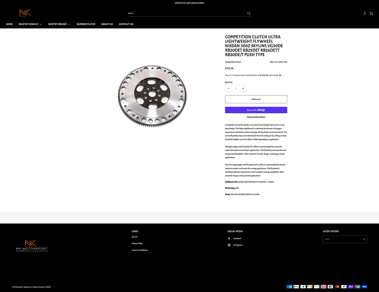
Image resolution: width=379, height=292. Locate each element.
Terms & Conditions (140, 250)
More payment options (256, 117)
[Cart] (370, 13)
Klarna (134, 237)
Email (327, 239)
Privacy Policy (137, 243)
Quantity (229, 82)
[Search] (247, 13)
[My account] (363, 13)
